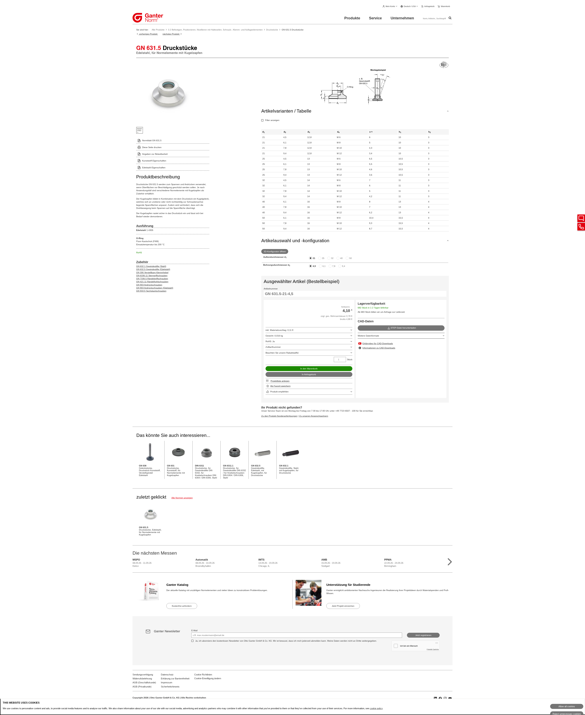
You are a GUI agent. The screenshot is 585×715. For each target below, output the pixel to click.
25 (323, 258)
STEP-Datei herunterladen (403, 328)
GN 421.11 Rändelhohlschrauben (152, 281)
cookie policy (376, 708)
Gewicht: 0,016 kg (274, 335)
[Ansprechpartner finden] (581, 218)
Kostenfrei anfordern (182, 606)
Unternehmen (402, 18)
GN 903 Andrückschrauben (149, 285)
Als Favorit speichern (280, 386)
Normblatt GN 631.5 (151, 140)
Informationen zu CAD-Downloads (378, 348)
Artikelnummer (271, 288)
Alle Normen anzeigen (182, 498)
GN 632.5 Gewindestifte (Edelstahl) (153, 269)
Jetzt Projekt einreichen (343, 606)
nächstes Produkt (171, 34)
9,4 (343, 266)
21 (314, 258)
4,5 (314, 266)
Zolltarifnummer (273, 347)
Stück (349, 359)
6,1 (324, 266)
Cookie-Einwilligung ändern (207, 678)
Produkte (352, 18)
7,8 (333, 266)
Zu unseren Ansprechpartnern (313, 416)
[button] (390, 6)
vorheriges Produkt (148, 34)
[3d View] (444, 65)
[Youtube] (450, 698)
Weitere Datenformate (368, 335)
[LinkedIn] (435, 698)
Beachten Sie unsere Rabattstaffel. (282, 353)
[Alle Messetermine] (449, 561)
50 (350, 258)
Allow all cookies (566, 706)
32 (332, 258)
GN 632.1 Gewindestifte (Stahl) (151, 266)
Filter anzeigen (272, 120)
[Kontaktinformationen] (581, 226)
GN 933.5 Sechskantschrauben (151, 291)
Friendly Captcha (433, 649)
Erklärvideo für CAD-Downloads (377, 343)
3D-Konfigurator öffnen (275, 251)
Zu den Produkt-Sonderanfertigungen (279, 416)
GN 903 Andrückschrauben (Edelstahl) (154, 288)
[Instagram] (445, 698)
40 (341, 258)
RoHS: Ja (270, 341)
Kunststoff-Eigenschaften (154, 160)
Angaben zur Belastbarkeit (155, 154)
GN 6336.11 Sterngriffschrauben (151, 275)
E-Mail (194, 630)
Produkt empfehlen (279, 391)
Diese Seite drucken (151, 147)
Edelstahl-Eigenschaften (153, 167)
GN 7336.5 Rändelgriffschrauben (152, 278)
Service (375, 18)
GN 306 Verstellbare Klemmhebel (152, 272)
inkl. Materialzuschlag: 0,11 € (279, 330)
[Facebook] (440, 698)
